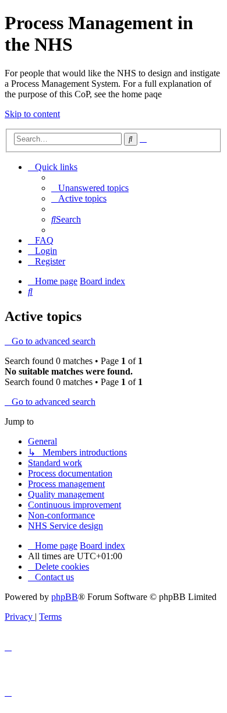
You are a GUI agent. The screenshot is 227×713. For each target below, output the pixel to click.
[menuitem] (90, 188)
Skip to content (32, 114)
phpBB (64, 597)
